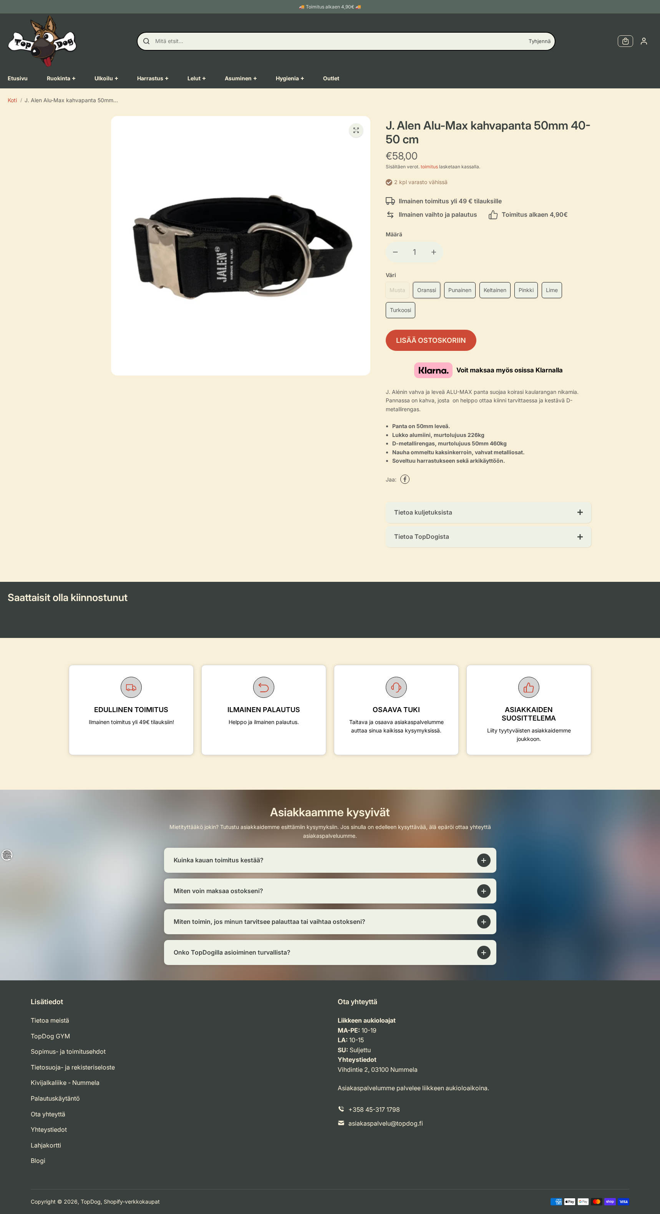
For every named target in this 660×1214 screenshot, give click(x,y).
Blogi (38, 1160)
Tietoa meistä (50, 1020)
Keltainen (495, 290)
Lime (552, 290)
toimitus (429, 166)
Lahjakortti (46, 1145)
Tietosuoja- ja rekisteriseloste (73, 1067)
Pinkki (526, 290)
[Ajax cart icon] (625, 41)
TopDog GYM (50, 1036)
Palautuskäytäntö (55, 1098)
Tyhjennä (540, 41)
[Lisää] (433, 252)
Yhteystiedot (49, 1129)
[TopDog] (42, 41)
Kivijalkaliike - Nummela (65, 1082)
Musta (397, 290)
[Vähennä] (395, 252)
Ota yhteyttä (48, 1114)
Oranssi (426, 290)
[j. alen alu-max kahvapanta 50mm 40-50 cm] (356, 130)
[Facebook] (405, 479)
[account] (643, 41)
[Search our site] (146, 41)
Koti (12, 100)
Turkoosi (400, 310)
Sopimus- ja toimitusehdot (68, 1051)
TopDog (91, 1201)
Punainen (459, 290)
